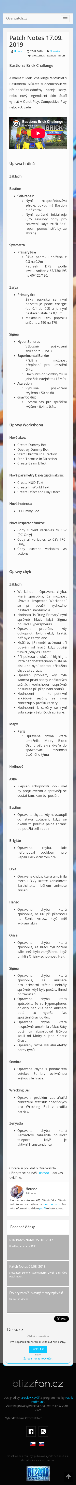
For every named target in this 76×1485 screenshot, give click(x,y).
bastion (51, 56)
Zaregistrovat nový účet (38, 1358)
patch (61, 56)
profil (42, 1208)
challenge (38, 56)
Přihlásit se (38, 1349)
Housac (18, 51)
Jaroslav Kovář (30, 1397)
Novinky (55, 51)
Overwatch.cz (16, 19)
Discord (43, 1173)
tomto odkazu (51, 1204)
